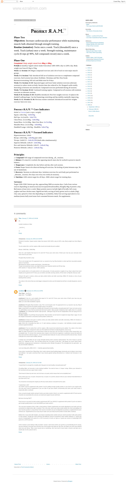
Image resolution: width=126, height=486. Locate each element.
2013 (88, 88)
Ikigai (87, 24)
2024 (88, 70)
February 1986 (93, 109)
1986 (88, 105)
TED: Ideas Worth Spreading (94, 52)
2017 (88, 81)
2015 (88, 84)
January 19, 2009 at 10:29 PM (34, 239)
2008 (88, 100)
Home (48, 464)
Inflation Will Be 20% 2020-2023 (95, 44)
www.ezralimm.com (30, 8)
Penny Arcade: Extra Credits (93, 51)
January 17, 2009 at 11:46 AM (30, 218)
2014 (88, 86)
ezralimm (21, 291)
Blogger (70, 481)
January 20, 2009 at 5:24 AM (33, 362)
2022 (88, 75)
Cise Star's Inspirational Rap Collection (96, 37)
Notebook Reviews (99, 59)
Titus (20, 218)
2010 (88, 95)
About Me (91, 116)
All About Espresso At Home (93, 61)
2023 (88, 72)
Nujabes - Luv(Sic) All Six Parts (94, 36)
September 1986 (93, 107)
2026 (88, 68)
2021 (88, 77)
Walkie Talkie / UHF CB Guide (94, 57)
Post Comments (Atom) (27, 467)
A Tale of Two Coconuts (92, 46)
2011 (88, 93)
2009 (88, 98)
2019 (88, 79)
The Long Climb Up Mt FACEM (94, 26)
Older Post (78, 464)
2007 (88, 102)
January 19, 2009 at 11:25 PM (35, 291)
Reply (20, 233)
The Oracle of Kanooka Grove (94, 31)
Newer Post (17, 464)
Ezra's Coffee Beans (94, 111)
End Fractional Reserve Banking (95, 42)
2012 (88, 91)
